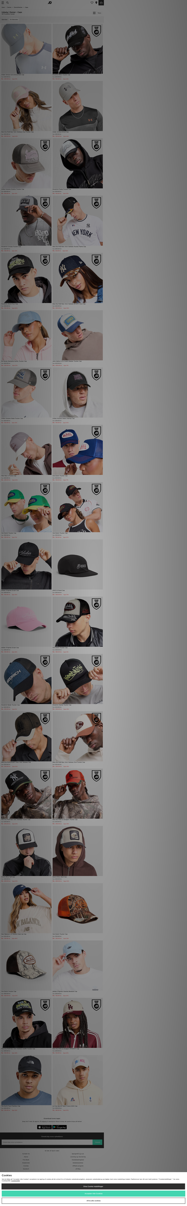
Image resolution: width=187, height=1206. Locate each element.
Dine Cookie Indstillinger (93, 1186)
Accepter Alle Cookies (93, 1193)
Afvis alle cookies (94, 1201)
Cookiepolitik (15, 1181)
